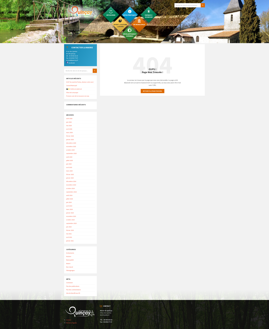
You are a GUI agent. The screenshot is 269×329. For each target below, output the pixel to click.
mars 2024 (69, 209)
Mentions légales (71, 323)
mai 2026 (69, 125)
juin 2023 (69, 227)
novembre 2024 (71, 185)
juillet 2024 (69, 199)
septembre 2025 (71, 153)
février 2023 (70, 230)
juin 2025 (69, 164)
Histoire (68, 256)
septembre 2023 (71, 223)
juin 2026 (69, 122)
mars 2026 (69, 132)
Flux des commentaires (73, 290)
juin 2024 (69, 202)
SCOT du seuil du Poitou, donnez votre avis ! (80, 82)
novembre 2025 (71, 146)
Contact (68, 320)
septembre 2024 (71, 192)
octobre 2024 (70, 188)
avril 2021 (69, 237)
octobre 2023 (70, 220)
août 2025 (69, 157)
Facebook (71, 63)
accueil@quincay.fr (72, 60)
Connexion (69, 283)
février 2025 (70, 174)
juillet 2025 (69, 160)
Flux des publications (72, 286)
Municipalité (70, 260)
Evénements (70, 253)
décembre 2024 (71, 181)
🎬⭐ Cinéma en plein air (74, 89)
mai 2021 (69, 234)
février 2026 (70, 136)
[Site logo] (83, 21)
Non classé (69, 267)
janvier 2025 (70, 178)
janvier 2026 (70, 139)
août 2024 (69, 195)
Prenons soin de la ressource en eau (77, 96)
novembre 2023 (71, 216)
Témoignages (70, 270)
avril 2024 (69, 206)
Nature (68, 263)
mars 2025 (69, 171)
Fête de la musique (72, 92)
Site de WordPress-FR (73, 293)
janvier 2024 (70, 213)
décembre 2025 (71, 143)
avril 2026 (69, 129)
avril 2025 (69, 167)
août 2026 (69, 118)
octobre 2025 (70, 150)
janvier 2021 (70, 241)
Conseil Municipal (71, 85)
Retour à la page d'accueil (152, 91)
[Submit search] (203, 5)
